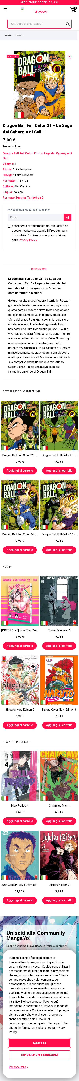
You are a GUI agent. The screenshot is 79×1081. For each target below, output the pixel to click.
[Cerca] (68, 24)
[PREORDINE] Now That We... (19, 630)
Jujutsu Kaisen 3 (59, 885)
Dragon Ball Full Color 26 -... (59, 534)
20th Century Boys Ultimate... (19, 885)
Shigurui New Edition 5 (19, 709)
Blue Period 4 (19, 805)
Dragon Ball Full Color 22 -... (19, 455)
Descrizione (39, 269)
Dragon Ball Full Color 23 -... (59, 455)
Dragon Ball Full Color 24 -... (19, 534)
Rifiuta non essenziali (39, 1054)
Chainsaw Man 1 (59, 805)
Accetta (39, 1043)
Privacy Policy (28, 240)
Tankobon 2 (35, 197)
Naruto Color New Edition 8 (59, 709)
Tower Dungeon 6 (59, 630)
